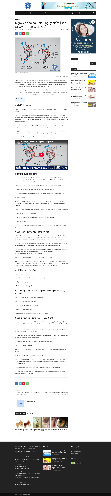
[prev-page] (16, 434)
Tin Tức (25, 13)
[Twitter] (20, 33)
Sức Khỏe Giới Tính (50, 13)
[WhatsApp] (27, 33)
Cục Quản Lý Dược (21, 466)
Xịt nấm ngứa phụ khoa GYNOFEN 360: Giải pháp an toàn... (58, 467)
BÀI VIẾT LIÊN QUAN (20, 413)
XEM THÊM (30, 413)
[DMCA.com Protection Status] (75, 463)
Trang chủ (17, 17)
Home (19, 13)
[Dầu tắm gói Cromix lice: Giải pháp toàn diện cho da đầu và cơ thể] (92, 104)
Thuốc (39, 13)
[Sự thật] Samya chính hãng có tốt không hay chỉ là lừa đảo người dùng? (27, 393)
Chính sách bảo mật (76, 453)
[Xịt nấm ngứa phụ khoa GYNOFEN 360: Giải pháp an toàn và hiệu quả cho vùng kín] (92, 89)
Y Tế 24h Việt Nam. (21, 482)
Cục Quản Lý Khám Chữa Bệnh (24, 484)
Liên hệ (78, 13)
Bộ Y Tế (18, 464)
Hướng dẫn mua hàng (76, 451)
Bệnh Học (32, 13)
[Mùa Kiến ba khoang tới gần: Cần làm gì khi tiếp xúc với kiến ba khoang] (41, 422)
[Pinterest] (23, 33)
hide (23, 98)
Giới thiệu (71, 13)
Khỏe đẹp (61, 13)
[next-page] (18, 434)
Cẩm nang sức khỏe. (22, 471)
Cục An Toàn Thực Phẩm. (23, 468)
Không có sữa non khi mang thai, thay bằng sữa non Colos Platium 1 (56, 393)
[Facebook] (16, 33)
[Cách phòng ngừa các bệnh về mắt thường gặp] (59, 422)
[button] (94, 13)
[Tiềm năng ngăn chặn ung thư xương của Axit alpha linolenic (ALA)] (23, 422)
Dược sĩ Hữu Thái (20, 29)
